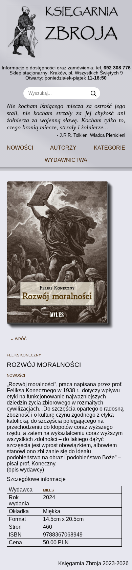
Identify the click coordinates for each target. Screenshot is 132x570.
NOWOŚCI (16, 375)
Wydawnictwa (66, 159)
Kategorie (109, 147)
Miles (48, 489)
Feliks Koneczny (24, 354)
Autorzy (63, 147)
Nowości (20, 147)
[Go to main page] (66, 29)
